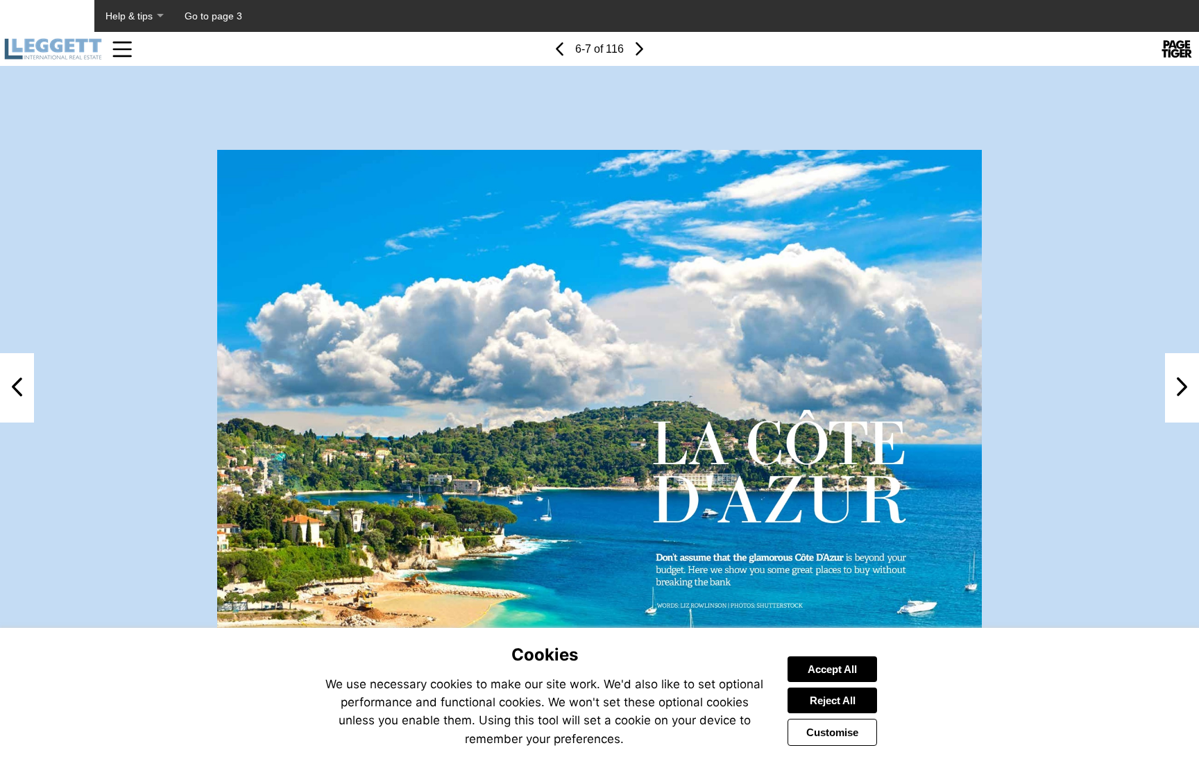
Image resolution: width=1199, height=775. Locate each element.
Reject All (833, 700)
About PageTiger (47, 16)
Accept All (832, 669)
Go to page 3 (213, 16)
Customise (832, 732)
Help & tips (129, 16)
